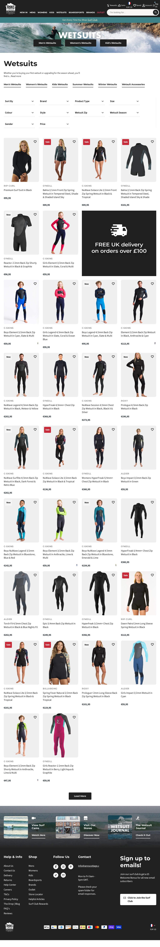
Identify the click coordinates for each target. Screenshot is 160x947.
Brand (43, 101)
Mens (32, 12)
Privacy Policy (11, 899)
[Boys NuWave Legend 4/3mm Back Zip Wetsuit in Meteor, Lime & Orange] (116, 565)
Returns (8, 880)
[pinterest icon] (70, 868)
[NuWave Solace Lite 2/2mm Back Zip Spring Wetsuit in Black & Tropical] (21, 663)
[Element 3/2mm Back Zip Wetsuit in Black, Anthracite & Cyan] (138, 302)
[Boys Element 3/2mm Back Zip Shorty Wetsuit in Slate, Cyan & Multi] (38, 780)
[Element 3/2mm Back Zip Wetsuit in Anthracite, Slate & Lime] (155, 343)
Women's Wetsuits (80, 43)
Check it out (143, 835)
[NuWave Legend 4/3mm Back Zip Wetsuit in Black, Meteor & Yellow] (21, 375)
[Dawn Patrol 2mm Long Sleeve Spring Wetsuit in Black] (138, 593)
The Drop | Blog (12, 904)
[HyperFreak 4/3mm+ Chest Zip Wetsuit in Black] (60, 375)
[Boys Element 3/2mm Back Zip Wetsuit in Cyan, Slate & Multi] (21, 302)
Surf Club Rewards (38, 904)
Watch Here (38, 835)
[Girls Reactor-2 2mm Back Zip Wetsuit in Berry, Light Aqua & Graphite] (60, 735)
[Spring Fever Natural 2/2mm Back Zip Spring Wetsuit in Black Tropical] (60, 663)
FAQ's (7, 908)
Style (42, 112)
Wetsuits (61, 12)
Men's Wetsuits (47, 43)
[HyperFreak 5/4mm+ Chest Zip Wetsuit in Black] (138, 520)
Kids (51, 12)
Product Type (82, 101)
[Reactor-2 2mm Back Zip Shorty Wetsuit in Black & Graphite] (21, 233)
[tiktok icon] (55, 877)
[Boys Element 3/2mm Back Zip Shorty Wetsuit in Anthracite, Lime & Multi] (21, 735)
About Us (8, 866)
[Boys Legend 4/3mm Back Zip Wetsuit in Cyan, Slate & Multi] (99, 302)
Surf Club (93, 19)
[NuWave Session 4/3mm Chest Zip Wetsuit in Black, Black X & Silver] (99, 375)
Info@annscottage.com (90, 866)
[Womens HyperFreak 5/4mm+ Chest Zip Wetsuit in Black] (99, 448)
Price (42, 124)
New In (24, 12)
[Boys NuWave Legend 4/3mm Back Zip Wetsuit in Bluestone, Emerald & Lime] (99, 520)
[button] (35, 142)
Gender (9, 124)
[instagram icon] (63, 868)
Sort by (9, 101)
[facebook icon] (55, 868)
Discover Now (91, 835)
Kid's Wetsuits (113, 43)
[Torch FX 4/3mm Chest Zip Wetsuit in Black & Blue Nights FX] (21, 593)
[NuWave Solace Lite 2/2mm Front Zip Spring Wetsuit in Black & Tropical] (99, 160)
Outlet (101, 12)
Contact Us (9, 870)
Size (112, 101)
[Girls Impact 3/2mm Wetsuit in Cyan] (138, 663)
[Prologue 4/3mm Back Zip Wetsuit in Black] (138, 375)
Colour (8, 112)
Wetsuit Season (118, 112)
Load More (80, 796)
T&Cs (6, 894)
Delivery (8, 875)
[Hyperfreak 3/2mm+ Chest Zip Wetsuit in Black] (99, 593)
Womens (42, 12)
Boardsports (76, 12)
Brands (90, 12)
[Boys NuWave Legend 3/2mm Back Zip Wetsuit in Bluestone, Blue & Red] (21, 520)
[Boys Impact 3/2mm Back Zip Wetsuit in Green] (138, 448)
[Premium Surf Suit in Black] (21, 160)
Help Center (10, 885)
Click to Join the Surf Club (139, 899)
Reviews (8, 913)
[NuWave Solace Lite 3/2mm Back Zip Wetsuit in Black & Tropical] (60, 448)
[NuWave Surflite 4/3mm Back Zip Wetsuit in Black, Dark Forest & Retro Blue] (21, 448)
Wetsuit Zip (81, 112)
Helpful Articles (37, 899)
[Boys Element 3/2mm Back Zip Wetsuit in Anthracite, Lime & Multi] (38, 343)
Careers (8, 889)
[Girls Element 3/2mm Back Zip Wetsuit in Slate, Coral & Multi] (60, 233)
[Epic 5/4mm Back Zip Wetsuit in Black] (60, 593)
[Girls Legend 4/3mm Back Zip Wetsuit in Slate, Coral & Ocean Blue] (60, 302)
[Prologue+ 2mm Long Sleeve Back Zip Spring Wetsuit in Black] (99, 663)
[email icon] (63, 877)
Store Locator (36, 894)
